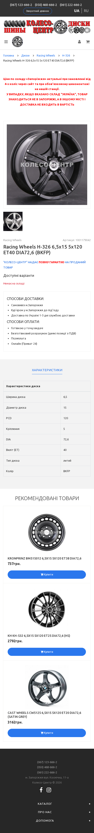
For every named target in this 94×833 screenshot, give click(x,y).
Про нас (45, 812)
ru (86, 11)
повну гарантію (51, 262)
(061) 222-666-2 (71, 5)
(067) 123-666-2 (21, 5)
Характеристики (47, 370)
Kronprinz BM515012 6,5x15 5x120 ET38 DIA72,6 (44, 558)
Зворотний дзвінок (37, 11)
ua (76, 11)
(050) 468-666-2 (46, 5)
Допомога (45, 820)
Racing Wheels (12, 240)
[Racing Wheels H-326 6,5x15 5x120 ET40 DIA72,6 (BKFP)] (47, 164)
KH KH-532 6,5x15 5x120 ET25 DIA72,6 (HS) (39, 635)
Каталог (45, 803)
